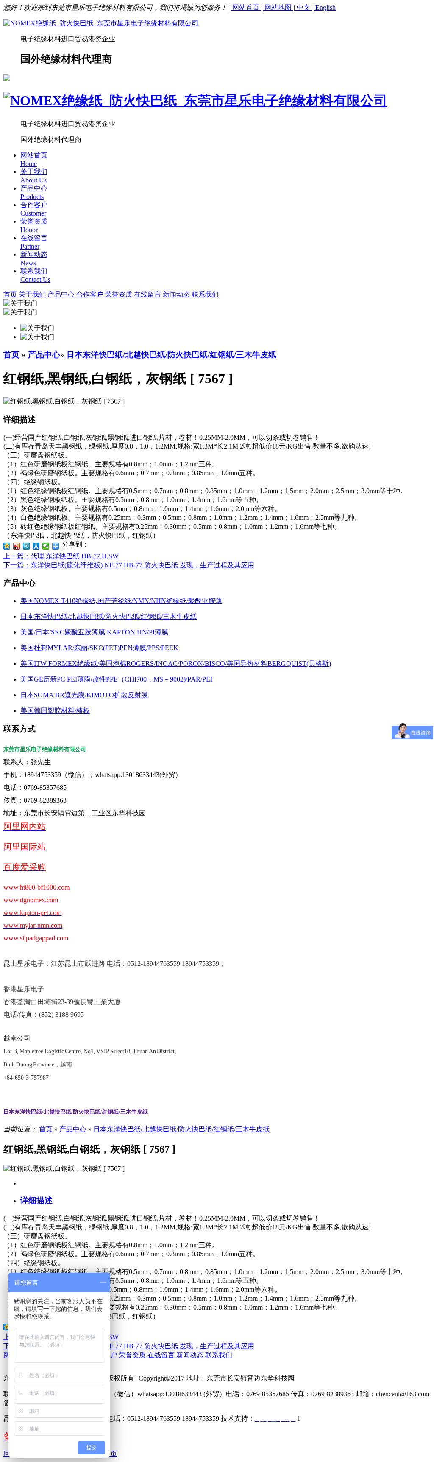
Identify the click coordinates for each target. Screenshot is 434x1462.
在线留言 (147, 294)
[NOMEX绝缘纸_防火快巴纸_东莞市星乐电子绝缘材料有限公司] (100, 23)
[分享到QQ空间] (7, 546)
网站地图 (278, 7)
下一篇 (128, 565)
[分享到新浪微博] (16, 546)
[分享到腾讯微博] (26, 546)
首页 (11, 354)
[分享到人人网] (36, 546)
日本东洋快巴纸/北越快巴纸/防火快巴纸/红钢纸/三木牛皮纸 (171, 354)
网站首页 (246, 7)
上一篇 (61, 556)
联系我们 (205, 294)
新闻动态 (176, 294)
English (325, 7)
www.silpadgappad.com (35, 938)
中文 (303, 7)
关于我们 (32, 294)
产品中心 (61, 294)
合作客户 (89, 294)
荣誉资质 (118, 294)
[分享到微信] (46, 546)
